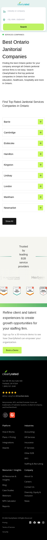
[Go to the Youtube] (34, 522)
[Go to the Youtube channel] (38, 522)
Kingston (8, 164)
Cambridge (10, 132)
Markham (9, 197)
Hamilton (8, 154)
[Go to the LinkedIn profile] (30, 522)
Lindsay (8, 175)
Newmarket (10, 207)
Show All (9, 221)
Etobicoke (9, 143)
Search (23, 27)
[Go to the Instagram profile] (43, 522)
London (8, 186)
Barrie (7, 121)
